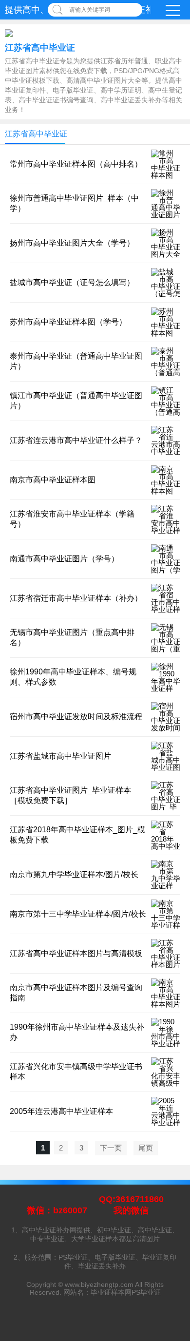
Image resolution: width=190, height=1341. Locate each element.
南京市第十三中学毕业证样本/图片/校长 (78, 914)
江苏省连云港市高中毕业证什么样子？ (76, 440)
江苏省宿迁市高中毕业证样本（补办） (76, 598)
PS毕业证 (146, 1292)
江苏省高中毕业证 (40, 48)
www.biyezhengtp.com (99, 1284)
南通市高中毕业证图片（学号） (64, 559)
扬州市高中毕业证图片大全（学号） (72, 243)
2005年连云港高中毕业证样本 (61, 1111)
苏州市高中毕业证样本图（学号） (68, 322)
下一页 (111, 1148)
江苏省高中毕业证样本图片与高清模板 (76, 953)
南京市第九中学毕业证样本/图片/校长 (74, 874)
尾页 (145, 1148)
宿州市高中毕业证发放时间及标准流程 (76, 716)
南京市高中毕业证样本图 (52, 480)
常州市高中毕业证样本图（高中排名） (76, 164)
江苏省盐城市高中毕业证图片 (60, 756)
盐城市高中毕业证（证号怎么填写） (72, 282)
